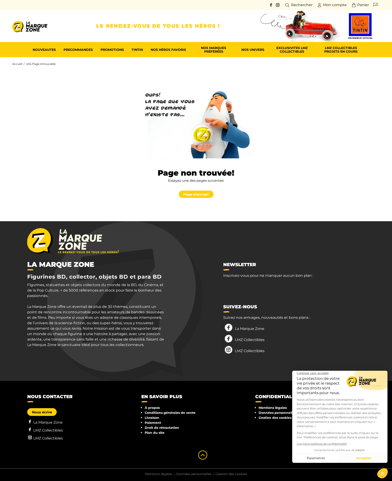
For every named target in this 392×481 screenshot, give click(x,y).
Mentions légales (273, 408)
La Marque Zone (249, 328)
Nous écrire (42, 412)
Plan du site (154, 433)
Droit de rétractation (162, 428)
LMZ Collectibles (250, 340)
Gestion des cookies (275, 418)
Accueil (17, 64)
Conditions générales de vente (170, 413)
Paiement (153, 423)
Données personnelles (277, 413)
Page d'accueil (196, 194)
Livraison (152, 418)
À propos (152, 408)
